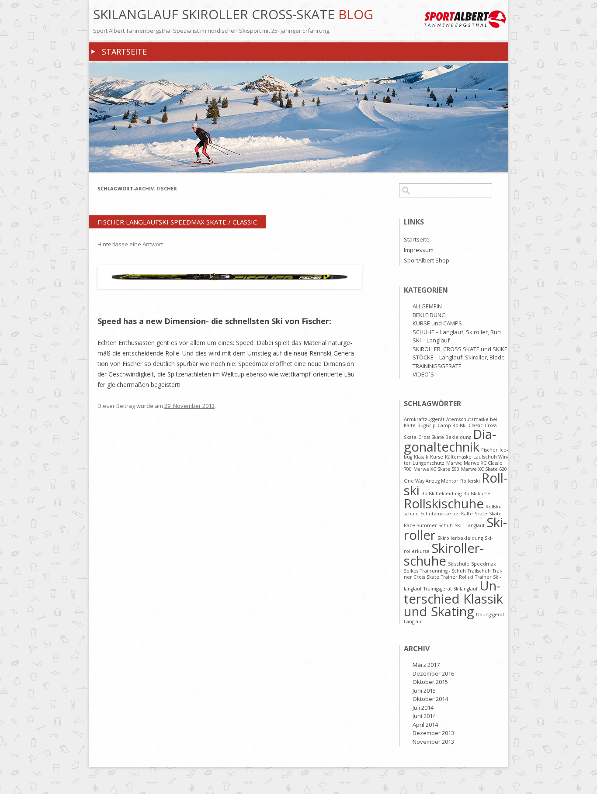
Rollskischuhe (444, 503)
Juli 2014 (423, 707)
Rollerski (470, 481)
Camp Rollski (452, 425)
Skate (481, 514)
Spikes (411, 571)
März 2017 (426, 665)
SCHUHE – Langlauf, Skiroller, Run (457, 332)
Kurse (436, 457)
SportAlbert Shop (426, 260)
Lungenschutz (428, 463)
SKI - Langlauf (470, 525)
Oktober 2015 (430, 682)
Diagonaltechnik (450, 440)
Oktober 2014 (430, 699)
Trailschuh (479, 571)
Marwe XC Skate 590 (436, 469)
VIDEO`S (423, 374)
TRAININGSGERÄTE (437, 366)
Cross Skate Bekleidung (444, 437)
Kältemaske (458, 457)
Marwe (454, 463)
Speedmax (483, 564)
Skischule (458, 564)
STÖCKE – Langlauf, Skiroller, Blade (459, 357)
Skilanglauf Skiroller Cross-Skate (215, 14)
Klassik (421, 457)
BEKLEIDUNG (429, 315)
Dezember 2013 (433, 733)
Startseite (124, 51)
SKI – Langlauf (431, 340)
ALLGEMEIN (427, 306)
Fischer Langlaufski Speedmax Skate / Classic (177, 221)
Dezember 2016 (433, 673)
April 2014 (425, 724)
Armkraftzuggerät (424, 419)
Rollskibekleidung (441, 493)
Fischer (489, 450)
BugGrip (426, 425)
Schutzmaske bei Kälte (446, 514)
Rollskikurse (476, 493)
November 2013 (433, 742)
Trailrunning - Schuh (443, 571)
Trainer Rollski (457, 577)
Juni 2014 (424, 716)
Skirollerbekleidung (460, 538)
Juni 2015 (424, 690)
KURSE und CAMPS (437, 323)
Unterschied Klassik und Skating (453, 598)
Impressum (419, 250)
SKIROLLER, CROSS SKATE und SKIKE (460, 349)
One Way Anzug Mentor (431, 481)
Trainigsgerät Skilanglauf (450, 589)
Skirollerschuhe (444, 554)
